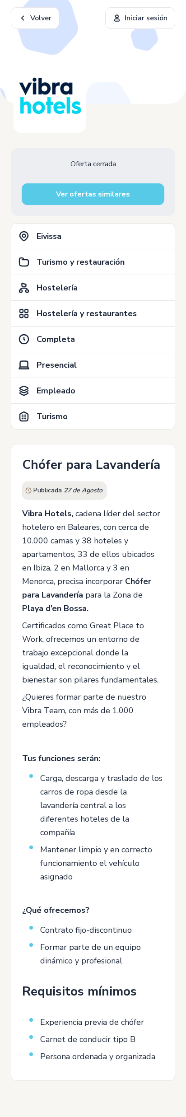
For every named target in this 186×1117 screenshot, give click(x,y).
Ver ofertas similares (93, 194)
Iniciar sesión (146, 18)
